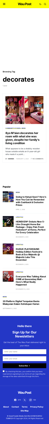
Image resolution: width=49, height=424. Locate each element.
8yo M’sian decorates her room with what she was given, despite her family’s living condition (22, 138)
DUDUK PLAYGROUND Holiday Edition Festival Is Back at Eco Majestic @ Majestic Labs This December (29, 254)
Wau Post (24, 4)
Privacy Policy (36, 407)
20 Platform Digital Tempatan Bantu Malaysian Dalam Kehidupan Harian (21, 302)
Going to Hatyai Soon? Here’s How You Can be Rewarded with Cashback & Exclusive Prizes (31, 201)
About (6, 407)
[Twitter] (24, 400)
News (24, 128)
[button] (4, 4)
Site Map (25, 411)
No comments (38, 159)
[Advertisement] (24, 39)
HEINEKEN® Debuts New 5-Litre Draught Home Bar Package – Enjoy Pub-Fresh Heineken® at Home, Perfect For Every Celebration (30, 227)
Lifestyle (19, 217)
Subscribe (23, 366)
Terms (24, 407)
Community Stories (13, 128)
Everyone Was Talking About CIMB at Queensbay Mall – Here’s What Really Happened (31, 280)
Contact (15, 407)
